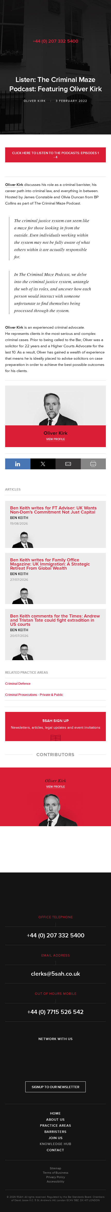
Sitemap (55, 1168)
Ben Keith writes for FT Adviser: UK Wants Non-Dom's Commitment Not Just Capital (53, 510)
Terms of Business (55, 1173)
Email (68, 463)
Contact (55, 1150)
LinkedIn (17, 463)
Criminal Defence (17, 684)
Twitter (55, 1052)
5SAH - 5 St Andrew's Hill (55, 16)
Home (55, 1113)
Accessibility (55, 1182)
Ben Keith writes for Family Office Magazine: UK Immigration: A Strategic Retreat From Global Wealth (50, 564)
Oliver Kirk (35, 101)
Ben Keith (19, 518)
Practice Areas (55, 1126)
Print (93, 463)
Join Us (56, 1138)
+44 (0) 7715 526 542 (55, 1012)
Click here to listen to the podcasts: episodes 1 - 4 (55, 155)
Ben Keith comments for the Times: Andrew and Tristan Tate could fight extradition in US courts (55, 620)
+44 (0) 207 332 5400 (55, 41)
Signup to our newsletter (55, 1087)
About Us (55, 1120)
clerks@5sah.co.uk (55, 973)
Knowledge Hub (55, 1144)
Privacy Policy (55, 1177)
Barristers (55, 1132)
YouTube (70, 1052)
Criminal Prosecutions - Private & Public (34, 695)
